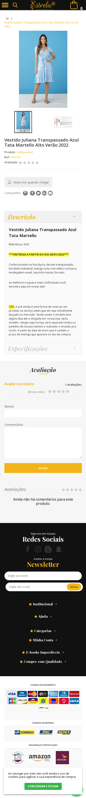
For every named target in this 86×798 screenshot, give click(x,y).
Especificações (28, 348)
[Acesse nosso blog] (48, 549)
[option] (23, 122)
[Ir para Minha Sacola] (74, 4)
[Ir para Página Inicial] (7, 18)
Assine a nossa (43, 559)
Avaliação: (11, 162)
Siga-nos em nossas (43, 534)
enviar (43, 468)
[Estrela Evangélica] (43, 5)
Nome (9, 406)
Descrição (22, 217)
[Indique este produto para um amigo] (50, 193)
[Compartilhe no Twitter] (38, 193)
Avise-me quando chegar (31, 182)
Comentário (13, 424)
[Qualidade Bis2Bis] (18, 763)
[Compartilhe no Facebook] (32, 193)
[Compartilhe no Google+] (44, 193)
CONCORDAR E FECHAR (43, 786)
